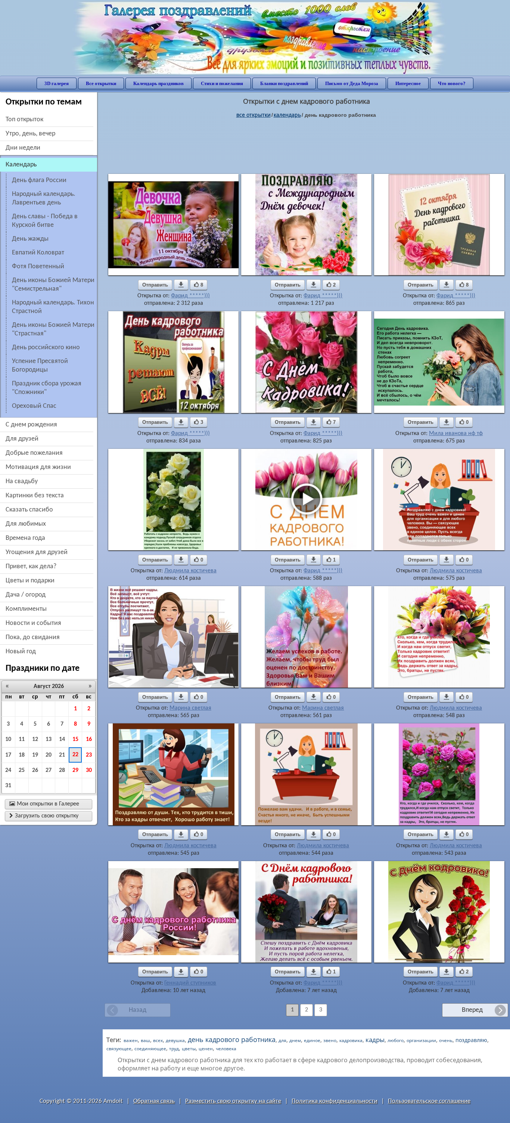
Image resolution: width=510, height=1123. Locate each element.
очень (446, 1040)
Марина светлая (190, 708)
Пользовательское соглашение (429, 1101)
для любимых (26, 524)
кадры (375, 1039)
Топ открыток (24, 119)
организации (421, 1040)
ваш (145, 1040)
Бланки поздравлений (284, 83)
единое (312, 1040)
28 (62, 770)
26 (35, 770)
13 (49, 739)
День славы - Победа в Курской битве (45, 221)
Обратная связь (154, 1101)
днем (295, 1040)
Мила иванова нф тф (456, 434)
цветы (189, 1048)
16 (89, 739)
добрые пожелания (34, 453)
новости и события (33, 623)
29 (75, 770)
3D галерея (56, 83)
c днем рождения (31, 424)
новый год (21, 651)
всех (158, 1040)
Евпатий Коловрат (38, 252)
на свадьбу (22, 481)
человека (226, 1048)
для (282, 1040)
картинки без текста (35, 495)
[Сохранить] (181, 284)
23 (89, 755)
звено (329, 1040)
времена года (25, 538)
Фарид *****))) (190, 296)
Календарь (287, 114)
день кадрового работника (232, 1039)
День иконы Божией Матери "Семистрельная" (53, 285)
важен (131, 1040)
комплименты (26, 609)
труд (174, 1048)
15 (75, 739)
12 (35, 739)
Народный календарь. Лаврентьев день (43, 198)
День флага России (39, 180)
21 (62, 755)
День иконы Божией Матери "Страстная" (53, 329)
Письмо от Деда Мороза (351, 83)
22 (75, 755)
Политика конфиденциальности (334, 1101)
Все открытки (101, 83)
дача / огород (26, 594)
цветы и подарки (30, 580)
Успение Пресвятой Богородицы (40, 365)
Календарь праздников (158, 83)
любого (396, 1040)
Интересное (408, 83)
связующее (118, 1048)
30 (89, 770)
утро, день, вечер (30, 133)
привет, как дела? (31, 566)
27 (49, 770)
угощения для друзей (37, 552)
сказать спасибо (29, 509)
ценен (206, 1048)
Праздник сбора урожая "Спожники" (46, 388)
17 (8, 755)
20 (49, 755)
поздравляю (471, 1040)
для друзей (22, 438)
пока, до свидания (33, 637)
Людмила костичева (190, 571)
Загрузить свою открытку (43, 816)
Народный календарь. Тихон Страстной (53, 307)
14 (62, 739)
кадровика (351, 1040)
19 (35, 755)
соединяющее (150, 1048)
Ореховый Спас (34, 406)
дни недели (23, 147)
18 (22, 755)
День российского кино (46, 347)
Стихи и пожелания (222, 83)
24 (8, 770)
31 (8, 786)
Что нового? (452, 83)
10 (8, 739)
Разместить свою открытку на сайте (233, 1101)
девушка (175, 1040)
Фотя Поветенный (38, 266)
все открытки (253, 114)
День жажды (30, 239)
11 (22, 739)
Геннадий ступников (190, 983)
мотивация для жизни (38, 467)
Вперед (472, 1010)
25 (22, 770)
